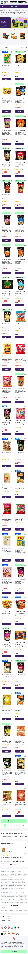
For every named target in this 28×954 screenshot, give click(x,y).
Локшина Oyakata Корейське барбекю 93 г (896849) (20, 391)
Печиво (15, 836)
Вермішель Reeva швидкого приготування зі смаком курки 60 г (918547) (7, 69)
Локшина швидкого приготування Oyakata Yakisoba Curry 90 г (6, 165)
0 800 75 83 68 (5, 917)
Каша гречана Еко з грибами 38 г (6, 455)
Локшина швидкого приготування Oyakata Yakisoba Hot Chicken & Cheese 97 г (20, 198)
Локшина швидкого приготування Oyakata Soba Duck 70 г (6, 423)
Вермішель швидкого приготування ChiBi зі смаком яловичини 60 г (6, 391)
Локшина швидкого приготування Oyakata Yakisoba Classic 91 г (6, 294)
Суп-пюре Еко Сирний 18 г (7, 677)
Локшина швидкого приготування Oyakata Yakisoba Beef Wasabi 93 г (7, 198)
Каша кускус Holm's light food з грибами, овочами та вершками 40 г (7, 773)
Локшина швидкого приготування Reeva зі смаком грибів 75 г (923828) (6, 614)
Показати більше (5, 863)
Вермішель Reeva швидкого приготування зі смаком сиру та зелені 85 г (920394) (20, 551)
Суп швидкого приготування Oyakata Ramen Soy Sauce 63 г (19, 678)
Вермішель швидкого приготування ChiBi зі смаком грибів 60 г (19, 519)
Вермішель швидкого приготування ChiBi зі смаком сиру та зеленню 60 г (20, 327)
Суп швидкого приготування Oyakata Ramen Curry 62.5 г (6, 741)
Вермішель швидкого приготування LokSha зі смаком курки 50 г (7, 359)
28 (23, 825)
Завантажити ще (15, 821)
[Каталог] (2, 6)
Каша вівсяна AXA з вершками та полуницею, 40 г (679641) (7, 582)
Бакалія (11, 10)
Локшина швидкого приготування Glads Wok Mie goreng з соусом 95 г (20, 614)
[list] (2, 927)
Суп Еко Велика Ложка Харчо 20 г (20, 710)
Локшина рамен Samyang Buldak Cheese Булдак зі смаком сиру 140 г (7, 101)
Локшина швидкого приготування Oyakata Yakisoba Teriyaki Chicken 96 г (7, 262)
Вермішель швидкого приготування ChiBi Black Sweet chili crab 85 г (20, 645)
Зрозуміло (14, 951)
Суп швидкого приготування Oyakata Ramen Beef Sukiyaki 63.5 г (20, 230)
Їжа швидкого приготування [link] (21, 10)
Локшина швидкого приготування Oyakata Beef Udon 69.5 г (19, 456)
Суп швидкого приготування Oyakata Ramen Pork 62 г (19, 582)
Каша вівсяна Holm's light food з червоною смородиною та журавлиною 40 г (20, 805)
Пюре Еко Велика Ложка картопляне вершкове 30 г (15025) (20, 773)
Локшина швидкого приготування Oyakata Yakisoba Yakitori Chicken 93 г (7, 230)
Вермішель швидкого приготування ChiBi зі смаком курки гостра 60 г (20, 359)
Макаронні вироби (7, 836)
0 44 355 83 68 (5, 920)
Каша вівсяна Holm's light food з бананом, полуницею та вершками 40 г (20, 741)
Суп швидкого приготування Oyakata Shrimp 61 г (19, 294)
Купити (6, 79)
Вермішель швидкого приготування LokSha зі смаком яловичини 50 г (7, 519)
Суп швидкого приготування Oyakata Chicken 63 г (6, 327)
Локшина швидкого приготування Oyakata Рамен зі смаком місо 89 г (20, 133)
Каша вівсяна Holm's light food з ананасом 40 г (7, 710)
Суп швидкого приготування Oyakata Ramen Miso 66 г (19, 262)
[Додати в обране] (11, 52)
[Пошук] (25, 6)
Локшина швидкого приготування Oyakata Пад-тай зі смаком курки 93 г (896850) (7, 133)
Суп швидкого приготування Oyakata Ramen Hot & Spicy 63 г (6, 645)
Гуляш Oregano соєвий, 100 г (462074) (7, 488)
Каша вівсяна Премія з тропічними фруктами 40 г (7, 551)
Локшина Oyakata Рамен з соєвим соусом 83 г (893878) (20, 165)
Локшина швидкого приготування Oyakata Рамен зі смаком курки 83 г (20, 69)
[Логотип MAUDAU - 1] (14, 6)
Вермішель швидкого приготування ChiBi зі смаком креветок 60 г (19, 423)
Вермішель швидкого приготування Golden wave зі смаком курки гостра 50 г (6, 805)
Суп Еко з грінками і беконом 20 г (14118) (19, 488)
